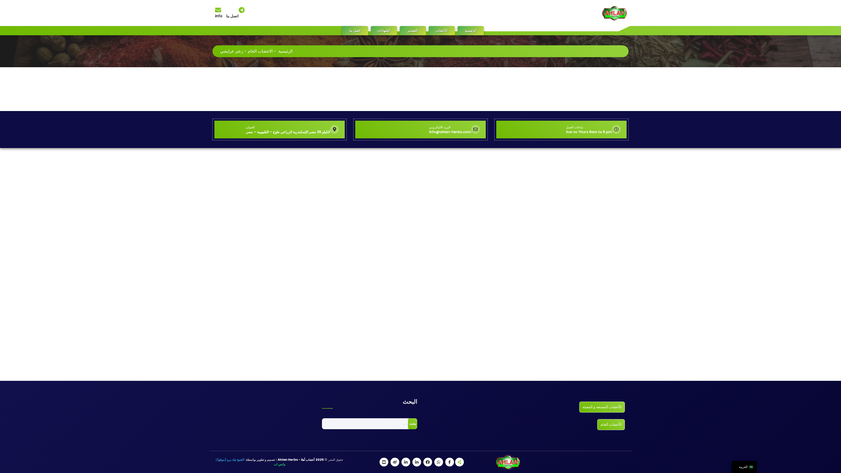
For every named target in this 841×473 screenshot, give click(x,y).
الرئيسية (470, 30)
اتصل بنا (354, 30)
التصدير (413, 30)
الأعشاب (442, 30)
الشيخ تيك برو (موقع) (230, 459)
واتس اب (279, 464)
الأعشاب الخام (611, 424)
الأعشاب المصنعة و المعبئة (602, 406)
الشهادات (383, 30)
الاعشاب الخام (260, 51)
